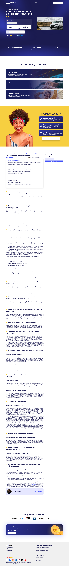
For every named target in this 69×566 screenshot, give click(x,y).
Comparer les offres (12, 532)
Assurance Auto (12, 153)
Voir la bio (40, 491)
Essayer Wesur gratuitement (50, 139)
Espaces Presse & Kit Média (41, 561)
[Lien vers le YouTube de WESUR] (25, 560)
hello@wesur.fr (9, 550)
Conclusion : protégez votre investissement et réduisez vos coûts (20, 186)
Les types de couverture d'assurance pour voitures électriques (19, 171)
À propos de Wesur (39, 557)
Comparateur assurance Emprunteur (42, 551)
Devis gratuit (53, 161)
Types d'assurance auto (21, 153)
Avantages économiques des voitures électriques (17, 177)
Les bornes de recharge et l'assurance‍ (15, 182)
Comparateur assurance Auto (41, 548)
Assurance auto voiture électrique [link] (32, 153)
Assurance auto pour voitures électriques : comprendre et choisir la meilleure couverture (24, 162)
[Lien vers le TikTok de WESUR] (19, 560)
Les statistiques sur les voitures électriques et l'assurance (18, 178)
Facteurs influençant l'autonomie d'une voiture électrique (18, 166)
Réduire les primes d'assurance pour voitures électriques (18, 175)
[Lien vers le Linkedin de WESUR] (16, 560)
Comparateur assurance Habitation (42, 547)
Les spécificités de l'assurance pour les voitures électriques (19, 168)
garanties (34, 484)
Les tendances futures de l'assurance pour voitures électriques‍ (19, 184)
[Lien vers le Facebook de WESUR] (10, 560)
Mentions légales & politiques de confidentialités (44, 563)
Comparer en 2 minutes (58, 2)
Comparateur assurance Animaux (42, 550)
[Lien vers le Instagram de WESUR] (13, 560)
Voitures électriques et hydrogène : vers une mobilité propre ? (19, 164)
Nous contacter (38, 560)
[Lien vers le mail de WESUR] (7, 560)
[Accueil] (10, 3)
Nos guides (38, 558)
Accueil (7, 153)
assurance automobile (31, 201)
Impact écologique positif (12, 180)
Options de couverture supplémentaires (15, 173)
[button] (13, 27)
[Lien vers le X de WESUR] (22, 560)
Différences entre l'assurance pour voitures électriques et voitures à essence (22, 169)
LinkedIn (35, 491)
